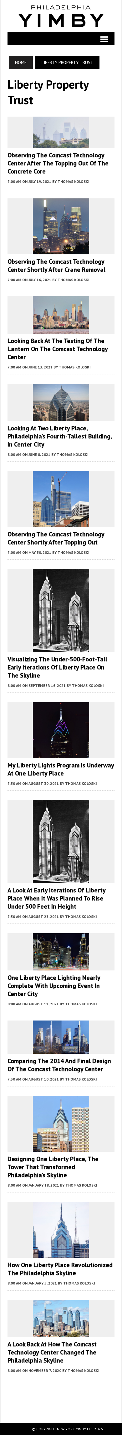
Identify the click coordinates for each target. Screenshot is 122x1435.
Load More (61, 1394)
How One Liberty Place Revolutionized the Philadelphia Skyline (60, 1269)
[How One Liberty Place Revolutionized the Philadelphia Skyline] (61, 1254)
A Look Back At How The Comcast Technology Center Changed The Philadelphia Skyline (52, 1352)
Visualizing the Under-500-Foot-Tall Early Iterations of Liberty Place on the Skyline (57, 667)
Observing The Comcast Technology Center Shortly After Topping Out (56, 538)
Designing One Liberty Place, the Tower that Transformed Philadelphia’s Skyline (53, 1167)
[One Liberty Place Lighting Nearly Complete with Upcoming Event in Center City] (61, 966)
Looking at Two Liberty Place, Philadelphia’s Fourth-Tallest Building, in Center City (60, 436)
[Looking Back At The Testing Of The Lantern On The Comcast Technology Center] (61, 329)
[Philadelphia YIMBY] (61, 16)
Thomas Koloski (73, 181)
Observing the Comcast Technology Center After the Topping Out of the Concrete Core (58, 163)
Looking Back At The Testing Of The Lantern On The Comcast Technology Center (58, 349)
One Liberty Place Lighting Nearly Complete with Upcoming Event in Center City (54, 986)
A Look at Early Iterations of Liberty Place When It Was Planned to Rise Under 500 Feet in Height (56, 898)
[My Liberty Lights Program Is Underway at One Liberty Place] (61, 754)
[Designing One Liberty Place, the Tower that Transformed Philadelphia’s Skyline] (61, 1148)
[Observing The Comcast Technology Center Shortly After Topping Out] (61, 523)
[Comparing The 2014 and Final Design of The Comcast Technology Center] (61, 1049)
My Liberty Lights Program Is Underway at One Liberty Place (61, 769)
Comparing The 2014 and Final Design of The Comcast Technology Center (59, 1065)
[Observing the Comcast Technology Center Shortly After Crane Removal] (61, 250)
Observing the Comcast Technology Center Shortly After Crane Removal (56, 265)
